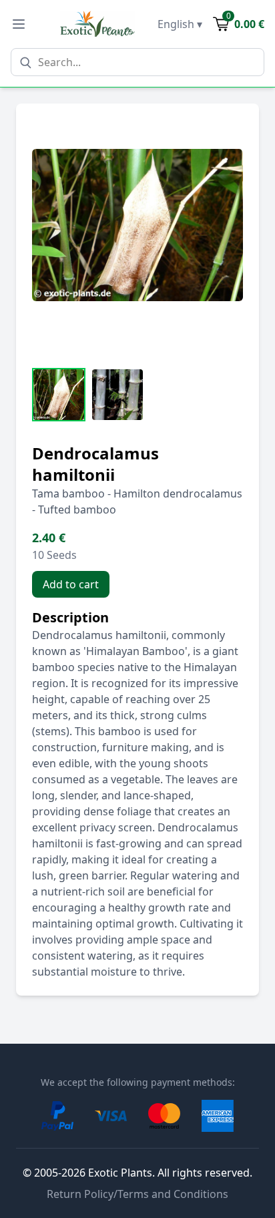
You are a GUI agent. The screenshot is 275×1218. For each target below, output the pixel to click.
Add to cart (71, 584)
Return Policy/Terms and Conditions (137, 1194)
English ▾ (180, 24)
